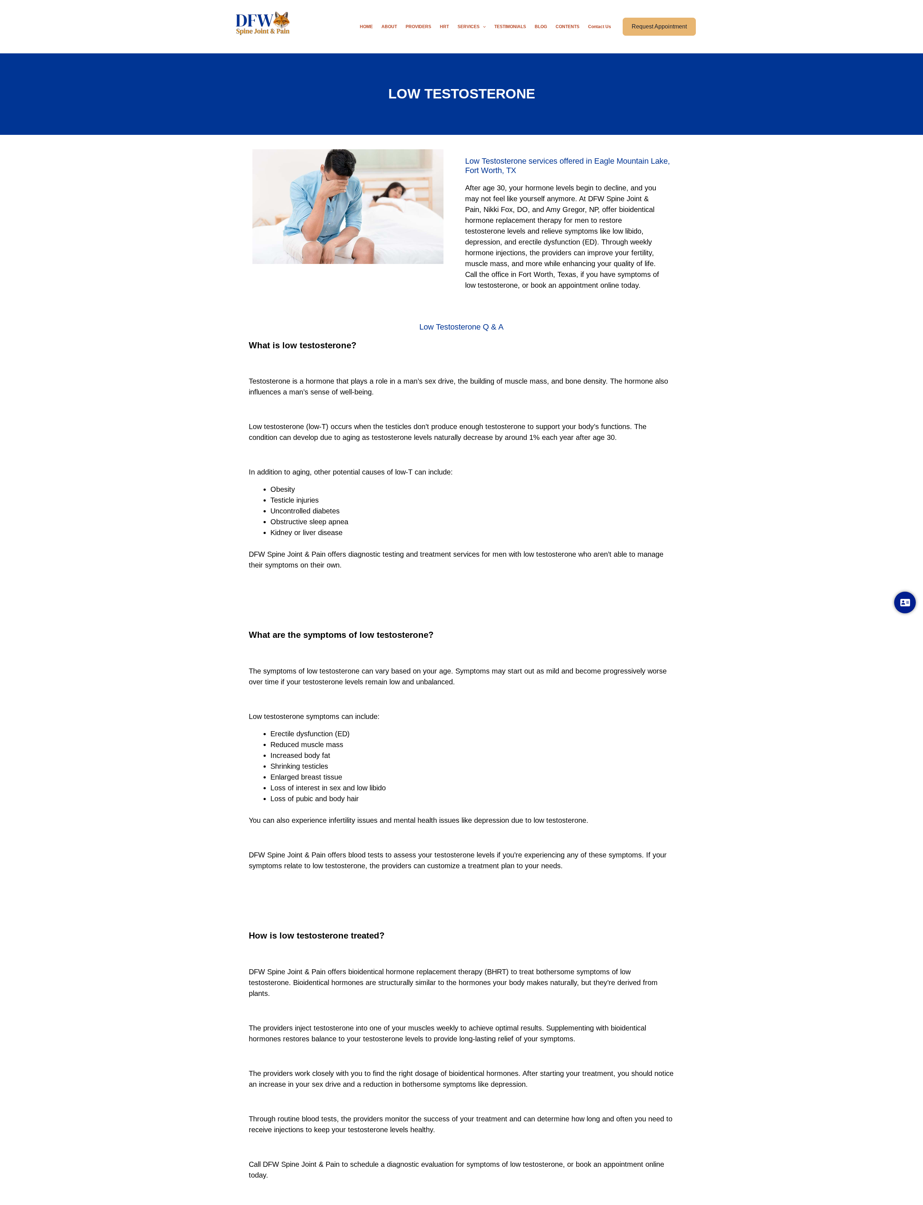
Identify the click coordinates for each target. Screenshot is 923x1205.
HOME (366, 26)
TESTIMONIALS (510, 26)
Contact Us (599, 26)
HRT (444, 26)
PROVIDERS (418, 26)
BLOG (541, 26)
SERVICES (469, 26)
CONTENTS (567, 26)
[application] (483, 26)
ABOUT (389, 26)
